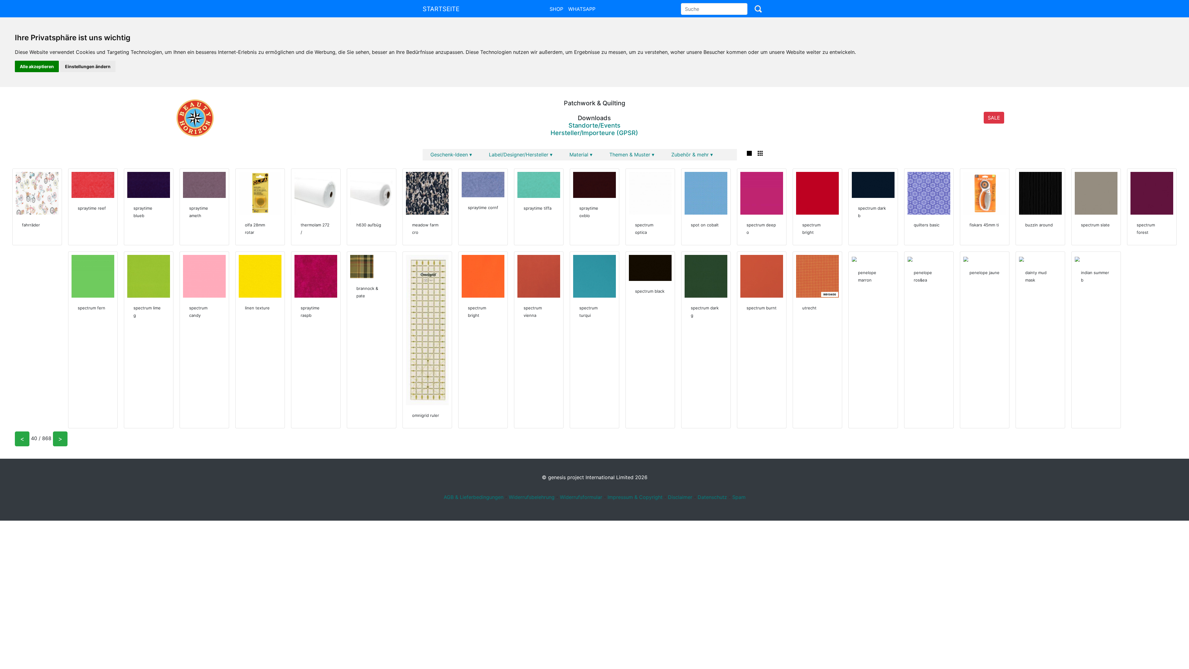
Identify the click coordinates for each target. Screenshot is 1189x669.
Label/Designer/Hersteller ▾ (520, 154)
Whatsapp (581, 9)
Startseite (441, 9)
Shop (556, 9)
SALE (994, 118)
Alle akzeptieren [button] (37, 66)
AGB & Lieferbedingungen (473, 497)
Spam (739, 497)
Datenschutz (712, 497)
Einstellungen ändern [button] (88, 66)
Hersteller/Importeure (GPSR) (594, 133)
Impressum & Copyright (635, 497)
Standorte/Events (594, 125)
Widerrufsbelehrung (532, 497)
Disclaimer (680, 497)
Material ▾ (580, 154)
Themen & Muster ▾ (631, 154)
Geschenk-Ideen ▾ (451, 154)
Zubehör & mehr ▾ (692, 154)
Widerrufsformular (581, 497)
